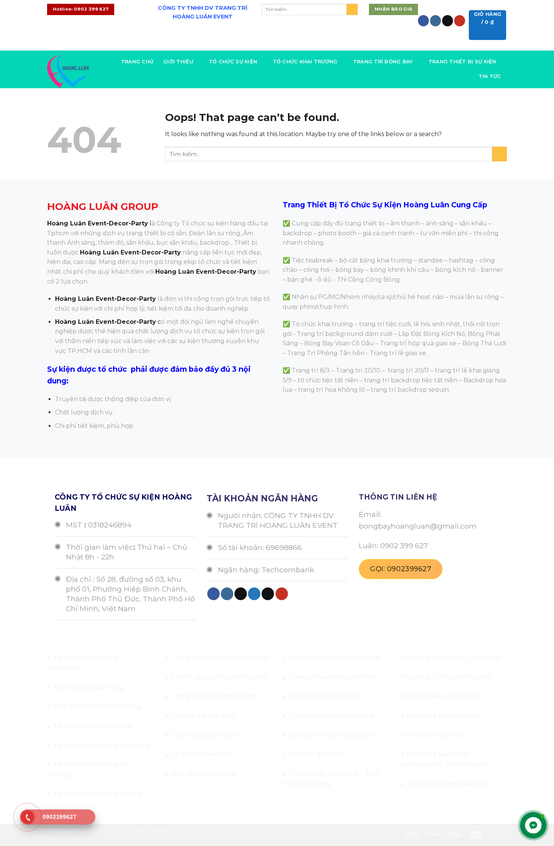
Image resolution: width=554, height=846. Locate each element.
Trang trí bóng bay (383, 61)
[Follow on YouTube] (459, 20)
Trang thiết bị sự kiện (462, 61)
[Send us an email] (447, 20)
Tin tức (490, 76)
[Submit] (352, 9)
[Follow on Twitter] (208, 44)
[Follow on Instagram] (435, 20)
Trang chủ (137, 61)
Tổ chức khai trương (305, 61)
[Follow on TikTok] (240, 593)
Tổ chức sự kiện (233, 61)
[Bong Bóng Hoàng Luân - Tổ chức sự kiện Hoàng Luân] (68, 69)
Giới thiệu (178, 61)
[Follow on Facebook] (423, 20)
